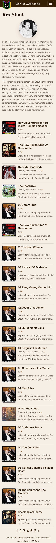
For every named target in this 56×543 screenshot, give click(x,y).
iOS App (35, 541)
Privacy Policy (42, 537)
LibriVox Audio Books (28, 3)
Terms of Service (26, 537)
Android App (23, 541)
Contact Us (11, 537)
